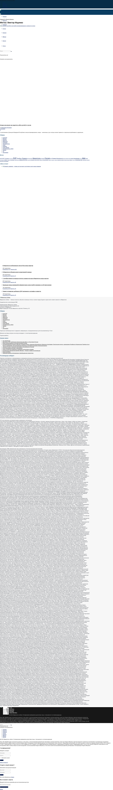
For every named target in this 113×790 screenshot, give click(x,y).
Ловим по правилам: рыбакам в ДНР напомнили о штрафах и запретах (22, 291)
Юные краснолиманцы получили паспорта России (15, 343)
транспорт (85, 160)
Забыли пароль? (4, 762)
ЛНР (28, 158)
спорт (74, 160)
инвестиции (17, 160)
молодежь (37, 160)
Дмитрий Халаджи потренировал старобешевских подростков (18, 353)
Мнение (4, 139)
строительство (78, 160)
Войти (12, 777)
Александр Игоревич (6, 127)
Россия (47, 158)
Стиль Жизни (6, 147)
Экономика (5, 152)
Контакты (5, 4)
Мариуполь (37, 158)
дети (87, 158)
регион (62, 160)
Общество (5, 141)
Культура (5, 137)
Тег (5, 19)
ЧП (3, 151)
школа (88, 160)
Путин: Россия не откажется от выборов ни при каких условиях (18, 349)
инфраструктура (23, 160)
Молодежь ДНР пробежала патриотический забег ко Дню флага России (20, 342)
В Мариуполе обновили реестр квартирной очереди (17, 272)
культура (28, 160)
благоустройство (66, 158)
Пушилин (42, 158)
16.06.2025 (2, 129)
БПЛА (1, 158)
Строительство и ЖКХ (8, 148)
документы (2, 160)
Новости (5, 20)
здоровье (12, 160)
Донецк (24, 158)
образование (45, 160)
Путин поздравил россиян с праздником (12, 348)
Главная (4, 16)
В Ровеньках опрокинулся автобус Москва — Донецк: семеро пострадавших (21, 350)
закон (8, 160)
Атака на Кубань (7, 352)
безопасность (60, 158)
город (81, 158)
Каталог (4, 734)
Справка (5, 24)
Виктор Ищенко (10, 19)
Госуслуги (11, 158)
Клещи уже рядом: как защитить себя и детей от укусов (15, 125)
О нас (4, 3)
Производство (6, 143)
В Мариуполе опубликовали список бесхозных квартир (18, 265)
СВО (51, 158)
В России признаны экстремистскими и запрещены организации (16, 420)
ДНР (14, 158)
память (50, 160)
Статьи (4, 733)
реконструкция (66, 160)
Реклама (5, 6)
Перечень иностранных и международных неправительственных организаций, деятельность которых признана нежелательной (31, 358)
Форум (4, 737)
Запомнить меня (6, 757)
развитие (59, 160)
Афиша (4, 735)
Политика (5, 142)
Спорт (4, 145)
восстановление (75, 158)
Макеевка (30, 158)
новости (41, 160)
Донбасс (19, 158)
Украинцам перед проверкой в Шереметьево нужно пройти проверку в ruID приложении (27, 285)
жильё (5, 160)
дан (83, 158)
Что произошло (6, 340)
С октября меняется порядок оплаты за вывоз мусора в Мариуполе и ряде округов (26, 278)
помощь (52, 160)
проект (56, 160)
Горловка (7, 158)
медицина (32, 160)
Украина (54, 158)
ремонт (71, 160)
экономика (6, 161)
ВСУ (3, 158)
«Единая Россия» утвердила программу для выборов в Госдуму (18, 347)
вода (70, 158)
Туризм (4, 150)
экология (2, 161)
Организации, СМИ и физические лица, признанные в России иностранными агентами (21, 448)
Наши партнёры (6, 7)
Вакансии (5, 5)
